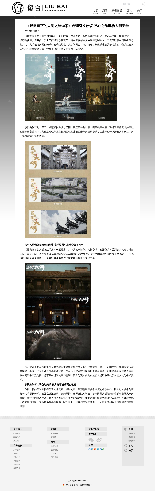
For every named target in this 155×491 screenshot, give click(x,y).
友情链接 (54, 450)
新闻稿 (53, 437)
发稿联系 (54, 433)
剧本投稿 (16, 450)
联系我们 (16, 437)
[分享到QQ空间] (92, 449)
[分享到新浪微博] (95, 449)
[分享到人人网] (101, 449)
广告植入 (16, 457)
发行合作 (16, 468)
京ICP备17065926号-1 (77, 481)
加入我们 (16, 441)
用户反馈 (54, 457)
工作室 (53, 453)
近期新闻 (131, 441)
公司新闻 (131, 437)
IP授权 (15, 453)
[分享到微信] (103, 449)
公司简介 (16, 433)
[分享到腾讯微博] (98, 449)
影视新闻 (131, 433)
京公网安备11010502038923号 (79, 485)
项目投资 (16, 461)
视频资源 (54, 446)
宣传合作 (16, 464)
